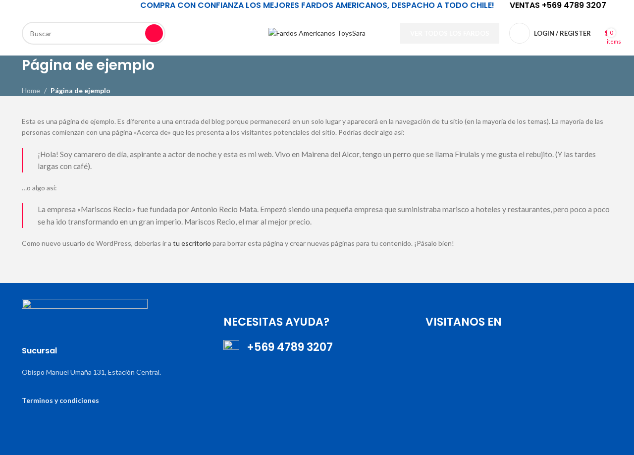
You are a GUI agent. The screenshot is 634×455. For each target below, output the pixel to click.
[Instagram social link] (220, 21)
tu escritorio (192, 243)
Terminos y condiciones (60, 400)
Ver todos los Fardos (449, 33)
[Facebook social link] (195, 21)
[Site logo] (317, 32)
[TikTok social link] (207, 46)
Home (31, 90)
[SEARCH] (154, 33)
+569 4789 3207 (286, 347)
